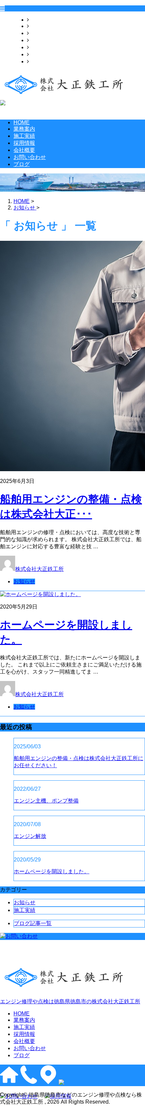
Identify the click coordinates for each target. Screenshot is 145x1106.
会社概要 (40, 47)
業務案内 (40, 26)
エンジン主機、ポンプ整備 (46, 801)
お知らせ (24, 581)
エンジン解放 (30, 836)
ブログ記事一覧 (33, 923)
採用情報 (40, 40)
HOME (37, 20)
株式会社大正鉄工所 (39, 569)
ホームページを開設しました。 (51, 871)
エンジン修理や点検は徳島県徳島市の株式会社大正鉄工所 (70, 1001)
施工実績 (40, 33)
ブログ (37, 61)
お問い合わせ (45, 54)
